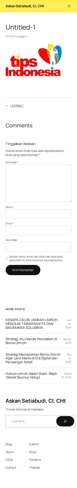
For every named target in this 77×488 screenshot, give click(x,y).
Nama (10, 207)
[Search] (65, 421)
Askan (21, 36)
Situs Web (11, 240)
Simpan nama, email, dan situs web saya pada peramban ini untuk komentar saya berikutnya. (36, 258)
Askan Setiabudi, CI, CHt (25, 6)
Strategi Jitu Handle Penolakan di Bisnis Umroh (31, 341)
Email (9, 223)
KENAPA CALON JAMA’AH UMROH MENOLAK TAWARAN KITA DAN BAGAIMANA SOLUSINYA (31, 323)
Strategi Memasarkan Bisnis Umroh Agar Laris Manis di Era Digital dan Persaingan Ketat (33, 358)
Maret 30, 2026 (66, 375)
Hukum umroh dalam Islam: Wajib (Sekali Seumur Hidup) (31, 375)
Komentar (12, 162)
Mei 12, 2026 (68, 358)
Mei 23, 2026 (67, 340)
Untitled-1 (17, 105)
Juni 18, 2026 (68, 323)
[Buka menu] (69, 6)
